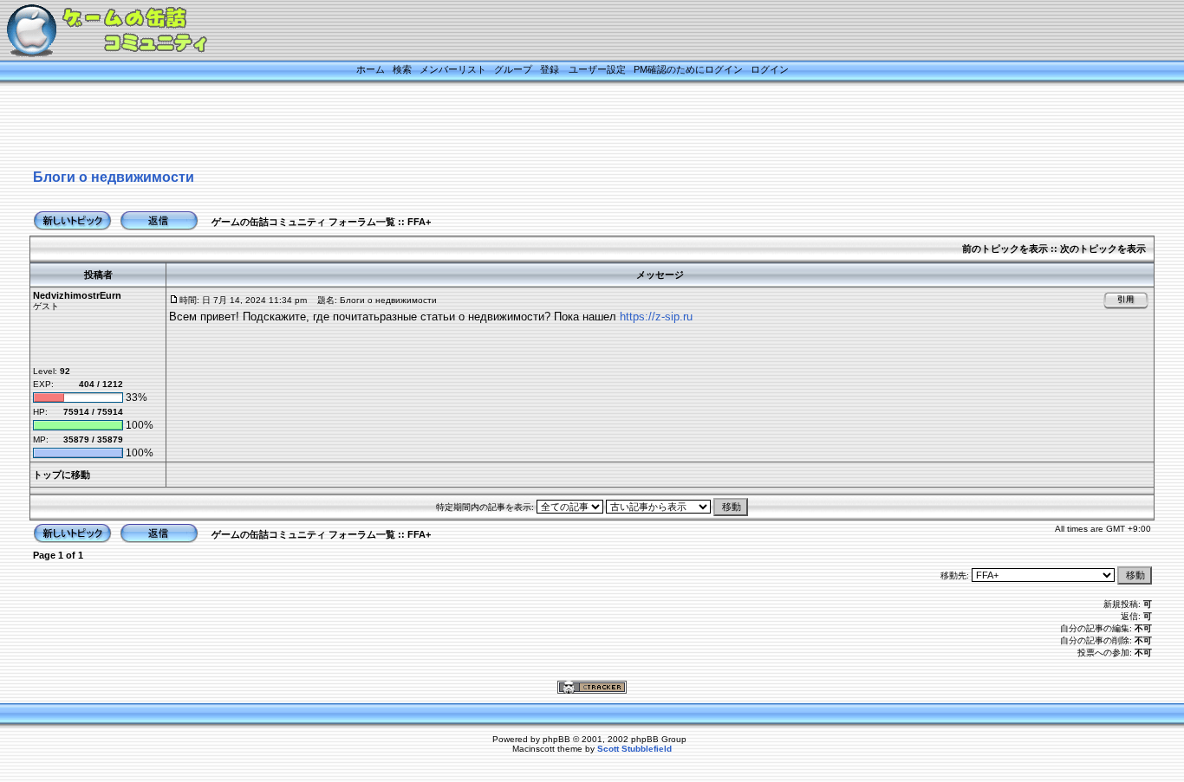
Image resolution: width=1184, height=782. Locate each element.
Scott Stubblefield (634, 748)
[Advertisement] (570, 127)
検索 (402, 69)
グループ (513, 69)
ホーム (370, 69)
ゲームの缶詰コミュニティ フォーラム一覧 (303, 222)
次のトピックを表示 (1103, 248)
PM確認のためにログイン (688, 69)
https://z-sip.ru (656, 316)
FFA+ (419, 222)
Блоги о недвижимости (113, 177)
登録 (549, 69)
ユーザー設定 (597, 69)
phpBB (556, 739)
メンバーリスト (453, 69)
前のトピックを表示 (1005, 248)
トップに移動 (61, 474)
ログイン (770, 69)
